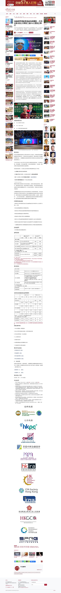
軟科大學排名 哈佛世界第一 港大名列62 (52, 57)
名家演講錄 (7, 24)
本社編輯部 (20, 32)
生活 (20, 13)
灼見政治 (7, 36)
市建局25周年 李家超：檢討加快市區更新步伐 (52, 76)
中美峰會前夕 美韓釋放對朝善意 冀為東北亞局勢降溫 (9, 38)
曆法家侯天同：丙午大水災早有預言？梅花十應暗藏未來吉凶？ (9, 160)
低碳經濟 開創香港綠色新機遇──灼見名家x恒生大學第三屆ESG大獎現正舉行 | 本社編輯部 (25, 17)
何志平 (51, 33)
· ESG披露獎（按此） (18, 353)
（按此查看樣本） (33, 177)
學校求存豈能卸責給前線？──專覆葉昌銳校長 (52, 71)
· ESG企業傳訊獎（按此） (19, 358)
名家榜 (37, 13)
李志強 (51, 81)
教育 (10, 13)
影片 (34, 13)
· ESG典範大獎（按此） (18, 350)
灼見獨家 (19, 34)
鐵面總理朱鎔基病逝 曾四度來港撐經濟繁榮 (52, 86)
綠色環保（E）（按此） (19, 369)
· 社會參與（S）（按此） (19, 372)
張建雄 (51, 67)
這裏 (29, 382)
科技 (31, 13)
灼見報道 (7, 73)
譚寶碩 (51, 52)
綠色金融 (29, 34)
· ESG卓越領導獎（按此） (19, 355)
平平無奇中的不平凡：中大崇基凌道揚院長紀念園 (52, 115)
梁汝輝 (51, 102)
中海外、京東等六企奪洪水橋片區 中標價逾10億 (9, 51)
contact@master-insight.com (24, 587)
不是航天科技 (52, 80)
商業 (27, 13)
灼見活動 (41, 13)
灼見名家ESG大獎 (37, 34)
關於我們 (45, 13)
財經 (17, 13)
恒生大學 (33, 34)
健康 (24, 13)
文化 (14, 13)
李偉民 (51, 107)
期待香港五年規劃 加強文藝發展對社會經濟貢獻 (52, 105)
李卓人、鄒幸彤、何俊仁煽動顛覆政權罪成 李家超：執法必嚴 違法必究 (52, 111)
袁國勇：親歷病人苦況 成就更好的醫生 (52, 42)
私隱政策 (54, 590)
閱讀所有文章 (39, 569)
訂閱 (45, 584)
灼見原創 (16, 34)
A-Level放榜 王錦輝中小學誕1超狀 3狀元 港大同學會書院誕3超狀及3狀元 (52, 62)
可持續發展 (22, 34)
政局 (7, 13)
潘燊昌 (26, 34)
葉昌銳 (51, 28)
